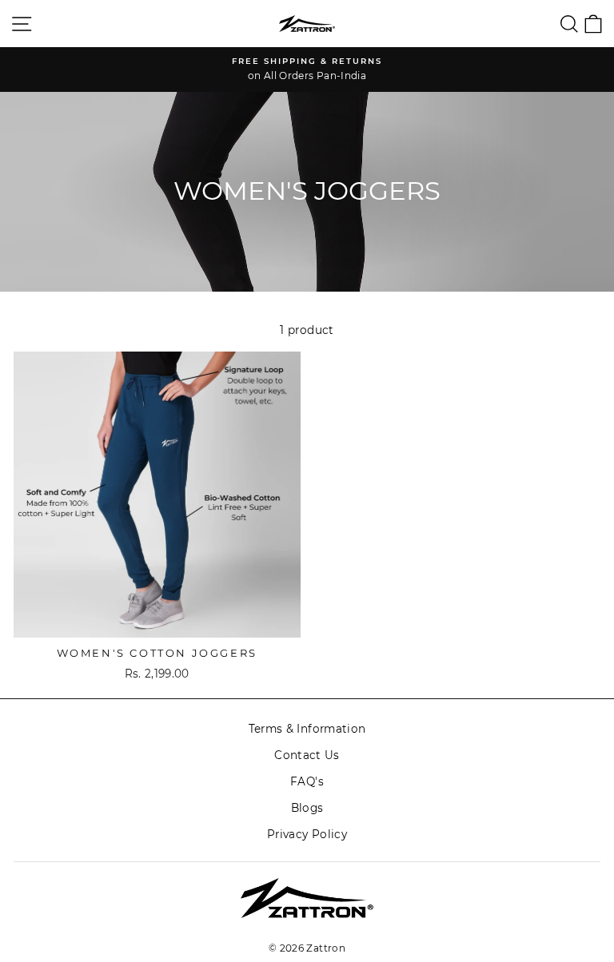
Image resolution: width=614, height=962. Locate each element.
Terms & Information (307, 728)
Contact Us (306, 755)
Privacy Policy (307, 834)
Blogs (307, 807)
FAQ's (307, 781)
